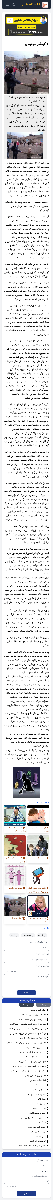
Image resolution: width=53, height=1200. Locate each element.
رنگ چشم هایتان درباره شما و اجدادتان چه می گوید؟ (27, 1029)
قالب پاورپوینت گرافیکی (37, 1113)
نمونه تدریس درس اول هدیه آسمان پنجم (32, 1061)
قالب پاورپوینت (40, 1085)
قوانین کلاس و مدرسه (38, 1010)
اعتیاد (13, 935)
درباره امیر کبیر (41, 1136)
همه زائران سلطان (39, 1089)
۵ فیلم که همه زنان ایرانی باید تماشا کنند (32, 1019)
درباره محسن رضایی (39, 1108)
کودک (40, 935)
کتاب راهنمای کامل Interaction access (32, 1146)
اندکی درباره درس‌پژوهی (38, 1080)
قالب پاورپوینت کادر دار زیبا (36, 1047)
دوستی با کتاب (41, 1103)
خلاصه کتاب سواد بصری (37, 1127)
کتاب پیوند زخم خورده (38, 1141)
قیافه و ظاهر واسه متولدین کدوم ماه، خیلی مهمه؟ (28, 1066)
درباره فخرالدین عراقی (38, 1132)
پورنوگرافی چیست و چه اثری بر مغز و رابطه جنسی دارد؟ (27, 1033)
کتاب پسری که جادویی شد (37, 1094)
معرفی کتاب (42, 1099)
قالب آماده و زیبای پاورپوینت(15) (34, 1015)
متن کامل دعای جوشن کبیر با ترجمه (33, 1038)
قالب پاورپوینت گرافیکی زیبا (36, 1057)
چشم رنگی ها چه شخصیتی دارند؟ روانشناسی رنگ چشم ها (26, 1071)
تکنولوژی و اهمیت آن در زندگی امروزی (33, 1117)
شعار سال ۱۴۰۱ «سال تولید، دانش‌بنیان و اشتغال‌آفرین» (27, 1024)
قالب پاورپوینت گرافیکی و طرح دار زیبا (33, 1052)
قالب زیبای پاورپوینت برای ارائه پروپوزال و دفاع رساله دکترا (26, 1043)
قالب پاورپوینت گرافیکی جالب (35, 1075)
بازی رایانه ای (26, 935)
